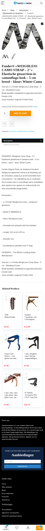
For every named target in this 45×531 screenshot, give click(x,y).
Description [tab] (8, 141)
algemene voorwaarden (10, 513)
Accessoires (23, 10)
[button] (42, 24)
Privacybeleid (6, 509)
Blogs (4, 490)
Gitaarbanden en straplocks (13, 13)
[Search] (41, 3)
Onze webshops (8, 493)
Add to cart (20, 113)
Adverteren (6, 500)
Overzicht (5, 497)
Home (4, 10)
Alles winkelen (7, 487)
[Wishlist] (16, 527)
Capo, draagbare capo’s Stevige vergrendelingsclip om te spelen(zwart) (31, 358)
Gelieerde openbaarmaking (12, 516)
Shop (12, 10)
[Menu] (3, 3)
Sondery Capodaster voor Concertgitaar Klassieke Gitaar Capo (31, 319)
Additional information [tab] (11, 145)
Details (35, 107)
